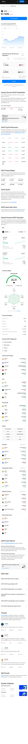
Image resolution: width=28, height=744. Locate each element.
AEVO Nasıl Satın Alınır (5, 685)
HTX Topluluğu (4, 615)
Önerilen (13, 444)
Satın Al (14, 81)
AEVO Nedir (3, 692)
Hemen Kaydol (14, 18)
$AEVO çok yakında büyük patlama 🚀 (10, 651)
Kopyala (23, 237)
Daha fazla (23, 54)
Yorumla (4, 630)
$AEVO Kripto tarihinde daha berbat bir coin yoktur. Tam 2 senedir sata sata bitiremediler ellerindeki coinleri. (13, 664)
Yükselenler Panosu (13, 468)
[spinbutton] (10, 65)
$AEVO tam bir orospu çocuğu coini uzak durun (12, 627)
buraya (19, 209)
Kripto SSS (3, 675)
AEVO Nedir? (14, 202)
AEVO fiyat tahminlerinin (10, 543)
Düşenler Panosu (13, 491)
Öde (8, 58)
